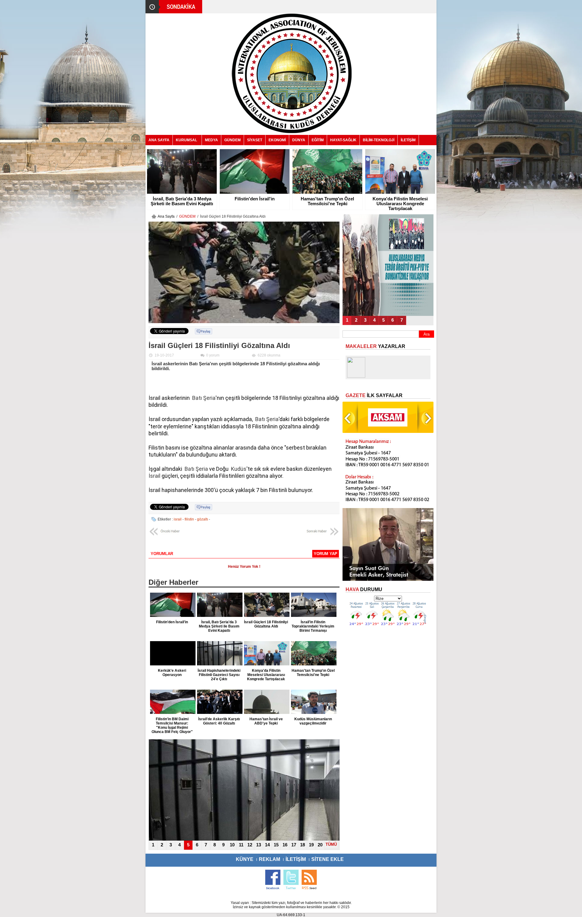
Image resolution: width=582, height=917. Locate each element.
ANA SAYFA (159, 140)
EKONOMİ (277, 140)
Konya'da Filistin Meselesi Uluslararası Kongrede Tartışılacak (400, 203)
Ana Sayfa (166, 216)
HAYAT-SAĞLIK (343, 140)
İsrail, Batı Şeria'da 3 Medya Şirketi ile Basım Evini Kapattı (182, 201)
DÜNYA (298, 140)
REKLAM (269, 859)
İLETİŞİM (408, 140)
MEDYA (211, 140)
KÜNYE (244, 859)
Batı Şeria (204, 398)
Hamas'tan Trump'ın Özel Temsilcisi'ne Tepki (327, 201)
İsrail (154, 476)
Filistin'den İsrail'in (255, 198)
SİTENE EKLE (327, 859)
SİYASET (254, 140)
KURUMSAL (186, 140)
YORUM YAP (325, 553)
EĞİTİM (318, 140)
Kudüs (238, 469)
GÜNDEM (232, 140)
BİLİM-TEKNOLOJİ (378, 140)
